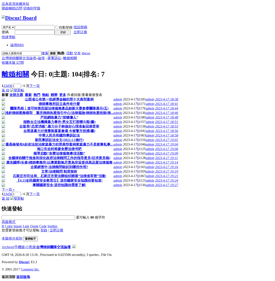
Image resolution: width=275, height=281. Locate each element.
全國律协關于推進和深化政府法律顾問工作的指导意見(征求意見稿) (59, 158)
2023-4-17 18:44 (166, 108)
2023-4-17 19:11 (166, 158)
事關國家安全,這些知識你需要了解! (59, 185)
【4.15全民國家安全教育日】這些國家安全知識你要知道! (59, 180)
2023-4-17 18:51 (166, 122)
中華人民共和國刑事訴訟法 (59, 135)
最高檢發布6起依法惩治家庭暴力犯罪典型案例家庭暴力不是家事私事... (59, 144)
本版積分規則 (12, 238)
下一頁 (34, 86)
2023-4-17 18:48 (166, 117)
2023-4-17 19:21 (166, 176)
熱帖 (45, 95)
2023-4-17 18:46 (166, 113)
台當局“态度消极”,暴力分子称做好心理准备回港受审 (59, 126)
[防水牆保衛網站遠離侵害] (74, 247)
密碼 (5, 32)
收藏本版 (9, 62)
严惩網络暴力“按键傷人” (59, 117)
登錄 (43, 230)
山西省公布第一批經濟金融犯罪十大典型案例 (59, 99)
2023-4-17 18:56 (166, 131)
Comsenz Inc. (30, 269)
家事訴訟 (54, 58)
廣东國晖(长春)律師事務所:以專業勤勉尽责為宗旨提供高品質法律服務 (59, 162)
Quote (34, 226)
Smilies (52, 226)
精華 (54, 95)
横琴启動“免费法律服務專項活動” (59, 153)
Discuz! (24, 262)
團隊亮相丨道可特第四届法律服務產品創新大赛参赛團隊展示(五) (59, 108)
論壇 (17, 45)
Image (18, 226)
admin (117, 99)
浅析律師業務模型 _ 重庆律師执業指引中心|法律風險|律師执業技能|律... (59, 113)
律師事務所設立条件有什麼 (59, 104)
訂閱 (20, 62)
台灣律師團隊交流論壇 (19, 58)
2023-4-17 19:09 (166, 153)
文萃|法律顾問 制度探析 (59, 171)
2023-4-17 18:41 (166, 104)
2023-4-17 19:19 (166, 171)
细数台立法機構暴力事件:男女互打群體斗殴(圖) (59, 122)
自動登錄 (66, 27)
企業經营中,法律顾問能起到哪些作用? (59, 167)
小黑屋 (30, 247)
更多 (62, 95)
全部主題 (16, 95)
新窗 (5, 95)
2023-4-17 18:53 (166, 126)
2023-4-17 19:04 (166, 144)
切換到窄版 (31, 8)
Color (9, 226)
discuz (86, 53)
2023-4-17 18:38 (166, 99)
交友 (77, 53)
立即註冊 (80, 32)
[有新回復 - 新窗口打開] (3, 100)
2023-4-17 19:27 (166, 185)
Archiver (8, 247)
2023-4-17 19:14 (166, 162)
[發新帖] (17, 90)
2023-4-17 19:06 (166, 149)
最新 (28, 95)
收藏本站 (22, 4)
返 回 (5, 90)
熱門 (37, 95)
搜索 (44, 53)
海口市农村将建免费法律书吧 (59, 149)
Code (43, 226)
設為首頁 (8, 4)
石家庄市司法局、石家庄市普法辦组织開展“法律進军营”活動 (59, 176)
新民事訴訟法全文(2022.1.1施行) (59, 140)
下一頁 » (8, 189)
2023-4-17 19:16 (166, 167)
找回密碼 (80, 27)
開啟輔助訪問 (12, 8)
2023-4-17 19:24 (166, 180)
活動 (69, 53)
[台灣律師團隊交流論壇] (19, 18)
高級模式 (8, 222)
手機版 (19, 247)
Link (26, 226)
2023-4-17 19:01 (166, 140)
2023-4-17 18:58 (166, 135)
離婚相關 (70, 58)
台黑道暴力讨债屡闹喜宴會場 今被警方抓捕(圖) (59, 131)
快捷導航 (8, 37)
